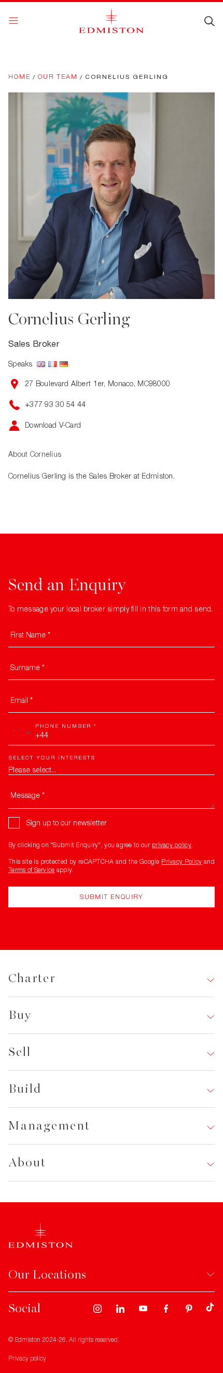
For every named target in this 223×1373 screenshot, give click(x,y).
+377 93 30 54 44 (55, 404)
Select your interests (51, 757)
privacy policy (171, 845)
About (27, 1162)
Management (49, 1125)
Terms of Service (31, 870)
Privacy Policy (181, 861)
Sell (19, 1051)
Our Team (58, 76)
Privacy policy (27, 1358)
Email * (21, 700)
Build (24, 1088)
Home (19, 76)
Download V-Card (53, 424)
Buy (20, 1015)
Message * (27, 795)
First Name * (30, 634)
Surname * (27, 667)
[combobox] (21, 733)
